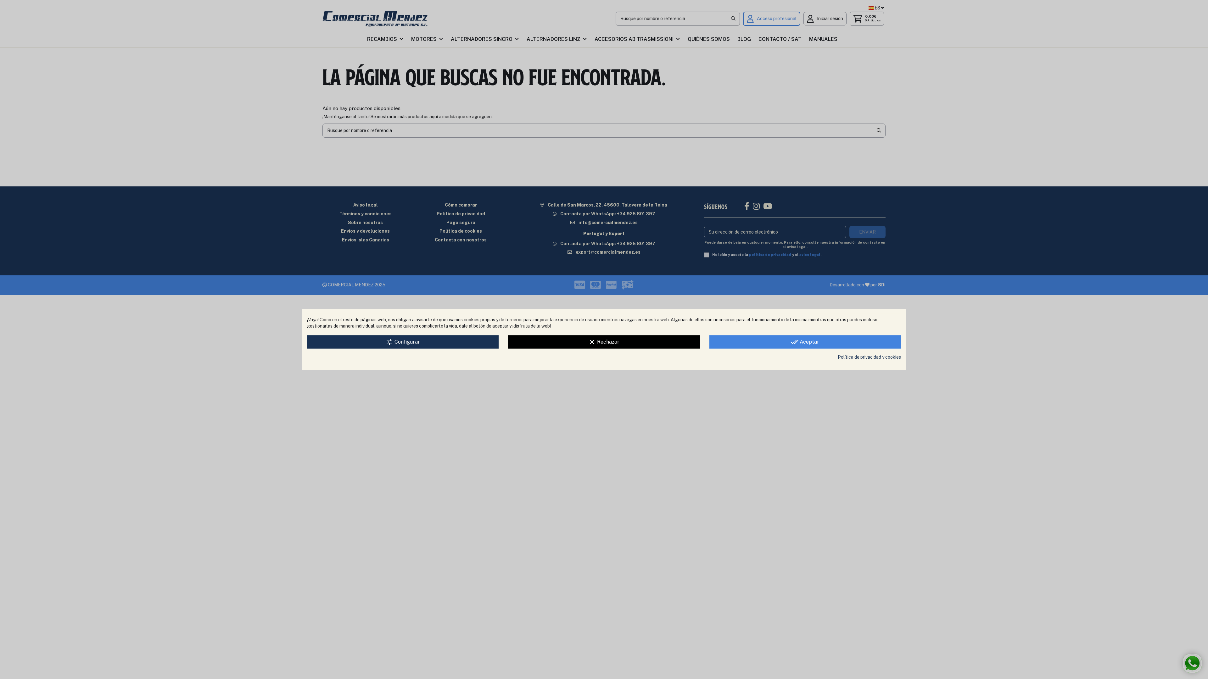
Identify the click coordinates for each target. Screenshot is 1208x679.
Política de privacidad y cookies (869, 357)
